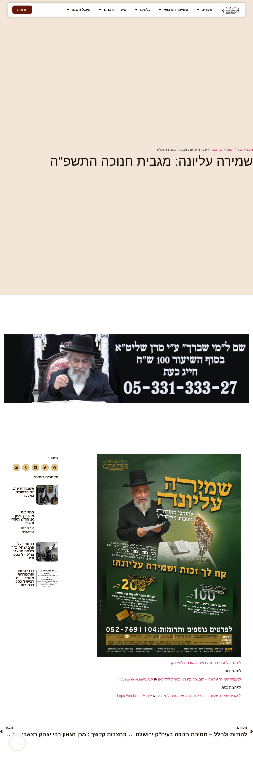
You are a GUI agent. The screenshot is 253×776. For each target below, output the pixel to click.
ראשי (249, 149)
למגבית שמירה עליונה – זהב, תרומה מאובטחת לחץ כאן (199, 679)
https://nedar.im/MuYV (134, 696)
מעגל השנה (81, 10)
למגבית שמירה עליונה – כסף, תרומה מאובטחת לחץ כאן (199, 696)
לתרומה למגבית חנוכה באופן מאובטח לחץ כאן (206, 663)
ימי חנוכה (217, 149)
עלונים (145, 10)
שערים (207, 10)
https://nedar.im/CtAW (136, 679)
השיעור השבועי (176, 10)
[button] (54, 467)
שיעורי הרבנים (115, 10)
